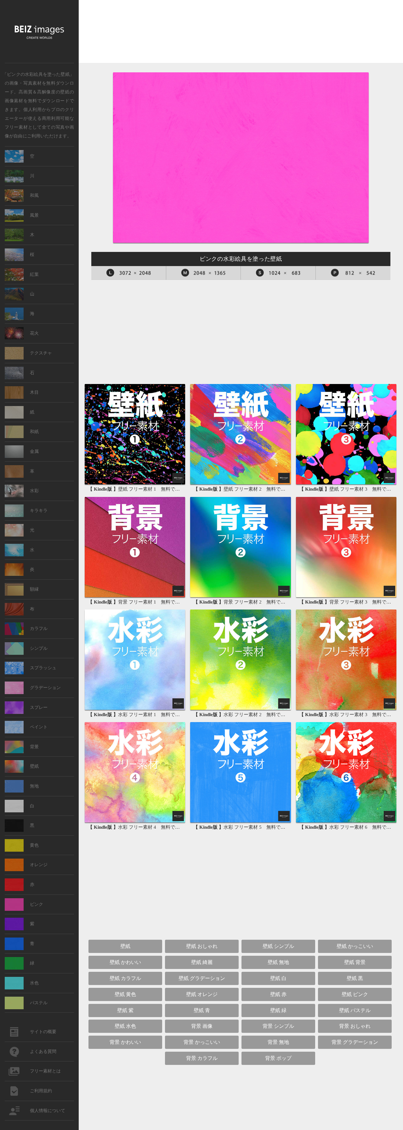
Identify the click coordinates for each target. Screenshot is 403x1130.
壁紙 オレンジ (202, 994)
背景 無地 (278, 1042)
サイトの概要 (43, 1031)
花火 (34, 333)
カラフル (39, 628)
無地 (34, 786)
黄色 (34, 845)
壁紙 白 (278, 978)
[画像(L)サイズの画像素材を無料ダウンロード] (128, 273)
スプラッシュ (43, 667)
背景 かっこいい (202, 1042)
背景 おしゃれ (355, 1026)
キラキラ (39, 510)
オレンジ (39, 864)
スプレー (39, 707)
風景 (34, 215)
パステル (39, 1002)
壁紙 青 (202, 1010)
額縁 (34, 589)
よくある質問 (43, 1051)
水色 (34, 983)
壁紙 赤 (278, 994)
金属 (34, 451)
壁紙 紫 (125, 1010)
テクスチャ (41, 353)
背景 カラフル (202, 1058)
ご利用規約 (41, 1090)
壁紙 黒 (355, 978)
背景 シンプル (278, 1026)
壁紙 (64, 91)
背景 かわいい (125, 1042)
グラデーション (45, 687)
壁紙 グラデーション (202, 978)
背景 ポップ (278, 1058)
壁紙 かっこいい (355, 946)
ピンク (36, 904)
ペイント (39, 727)
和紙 (34, 431)
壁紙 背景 (355, 962)
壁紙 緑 (278, 1010)
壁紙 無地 (278, 962)
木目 (34, 392)
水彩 (34, 490)
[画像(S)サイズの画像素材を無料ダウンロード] (278, 273)
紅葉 (34, 274)
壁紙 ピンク (355, 994)
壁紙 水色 (125, 1026)
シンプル (39, 648)
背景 (34, 746)
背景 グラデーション (355, 1042)
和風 (34, 195)
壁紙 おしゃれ (202, 946)
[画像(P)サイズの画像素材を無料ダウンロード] (353, 273)
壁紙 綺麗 (202, 962)
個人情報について (47, 1110)
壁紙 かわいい (125, 962)
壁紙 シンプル (278, 946)
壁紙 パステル (355, 1010)
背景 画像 (202, 1026)
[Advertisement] (241, 33)
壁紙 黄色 (125, 994)
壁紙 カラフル (125, 978)
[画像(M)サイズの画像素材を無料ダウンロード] (203, 273)
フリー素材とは (45, 1071)
